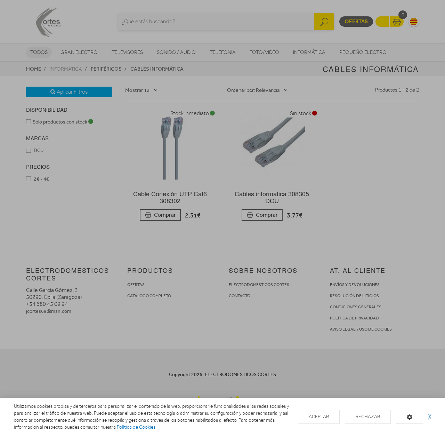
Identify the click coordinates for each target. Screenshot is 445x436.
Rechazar (368, 417)
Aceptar (319, 417)
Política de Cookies (136, 427)
